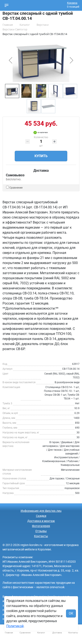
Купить (41, 156)
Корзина (72, 2)
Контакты (41, 536)
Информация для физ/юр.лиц (41, 510)
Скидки (41, 516)
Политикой (15, 626)
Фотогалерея (41, 526)
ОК (71, 613)
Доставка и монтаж (41, 521)
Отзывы (41, 531)
